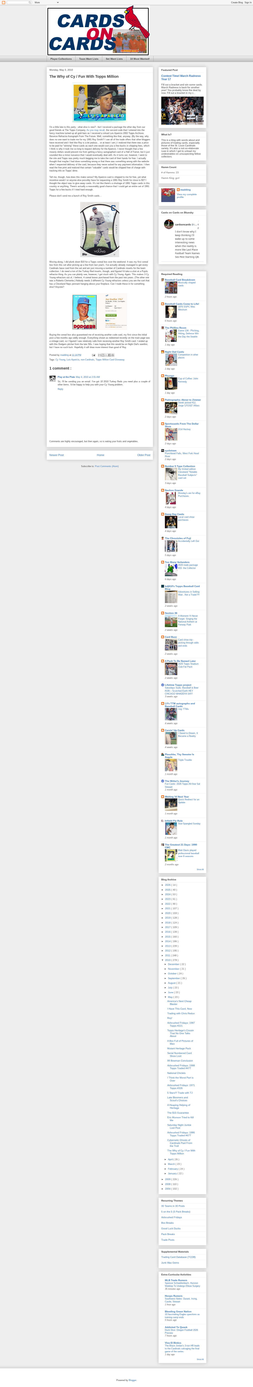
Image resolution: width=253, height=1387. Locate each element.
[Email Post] (93, 355)
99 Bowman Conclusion (180, 1060)
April (170, 1159)
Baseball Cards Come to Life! (182, 303)
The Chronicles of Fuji (178, 538)
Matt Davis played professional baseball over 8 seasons (188, 853)
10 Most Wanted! (140, 58)
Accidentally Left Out (188, 541)
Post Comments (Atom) (107, 466)
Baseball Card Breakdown (180, 279)
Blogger (132, 1380)
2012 (168, 950)
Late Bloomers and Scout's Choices (177, 1099)
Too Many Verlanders (177, 562)
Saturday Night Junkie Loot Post (179, 1126)
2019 (168, 917)
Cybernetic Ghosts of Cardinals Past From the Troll (179, 1143)
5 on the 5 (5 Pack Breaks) (175, 1211)
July (170, 987)
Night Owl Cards (174, 351)
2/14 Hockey (184, 429)
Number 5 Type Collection (180, 466)
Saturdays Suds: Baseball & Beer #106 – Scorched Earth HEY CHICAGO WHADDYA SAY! (181, 690)
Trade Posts (167, 1239)
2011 (168, 955)
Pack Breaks (168, 1234)
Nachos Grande (174, 490)
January (172, 1173)
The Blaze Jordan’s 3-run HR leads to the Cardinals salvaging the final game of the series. (182, 1348)
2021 (168, 908)
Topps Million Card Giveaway (110, 359)
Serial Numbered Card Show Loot (179, 1054)
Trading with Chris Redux (181, 1013)
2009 (168, 1179)
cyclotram (170, 450)
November (174, 968)
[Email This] (99, 355)
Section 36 (171, 613)
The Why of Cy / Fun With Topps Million (181, 1152)
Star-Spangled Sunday (189, 823)
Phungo (169, 375)
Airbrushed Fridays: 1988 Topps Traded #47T (181, 1067)
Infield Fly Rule (174, 820)
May (170, 997)
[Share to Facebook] (109, 355)
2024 (168, 894)
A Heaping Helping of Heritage (178, 1106)
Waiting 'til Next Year (177, 796)
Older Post (143, 455)
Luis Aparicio (73, 359)
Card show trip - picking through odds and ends (188, 642)
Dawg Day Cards (174, 514)
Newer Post (56, 455)
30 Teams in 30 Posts (173, 1206)
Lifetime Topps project (178, 685)
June (171, 992)
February (173, 1168)
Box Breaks (167, 1222)
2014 (168, 941)
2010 (168, 960)
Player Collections (61, 58)
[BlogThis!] (103, 355)
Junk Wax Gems (170, 1262)
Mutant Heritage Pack (179, 1048)
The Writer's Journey (177, 781)
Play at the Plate (66, 377)
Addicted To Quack (176, 1327)
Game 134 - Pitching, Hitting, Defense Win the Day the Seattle (188, 333)
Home (100, 455)
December (174, 964)
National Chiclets (176, 1073)
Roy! (169, 1018)
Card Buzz (171, 637)
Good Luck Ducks (171, 1228)
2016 (168, 931)
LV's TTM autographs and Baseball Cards (180, 705)
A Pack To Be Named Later (180, 661)
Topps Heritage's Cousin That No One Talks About (180, 1033)
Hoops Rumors (173, 1295)
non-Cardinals (87, 359)
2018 (168, 922)
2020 (168, 913)
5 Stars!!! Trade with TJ (180, 1092)
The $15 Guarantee (178, 1112)
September (174, 978)
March (172, 1164)
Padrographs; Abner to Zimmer (183, 399)
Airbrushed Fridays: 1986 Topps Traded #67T (181, 1134)
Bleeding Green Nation (178, 1311)
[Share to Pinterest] (112, 355)
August (172, 983)
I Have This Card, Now (179, 1008)
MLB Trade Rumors (176, 1280)
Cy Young (60, 359)
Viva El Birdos (173, 1342)
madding (185, 189)
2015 (168, 936)
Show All (200, 869)
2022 (168, 903)
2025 (168, 889)
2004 (168, 1188)
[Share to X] (106, 355)
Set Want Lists (114, 58)
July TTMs (183, 709)
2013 (168, 946)
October (172, 973)
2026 (168, 885)
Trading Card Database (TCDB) (178, 1257)
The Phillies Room (175, 327)
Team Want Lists (88, 58)
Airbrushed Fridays (171, 1217)
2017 (168, 927)
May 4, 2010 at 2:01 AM (88, 377)
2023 (168, 899)
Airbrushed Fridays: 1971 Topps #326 (181, 1087)
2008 (168, 1184)
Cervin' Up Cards (175, 730)
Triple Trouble (185, 760)
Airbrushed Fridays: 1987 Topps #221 (181, 1024)
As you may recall (96, 130)
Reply (60, 389)
